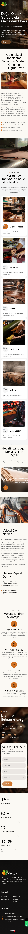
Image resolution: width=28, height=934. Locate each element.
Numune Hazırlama (14, 268)
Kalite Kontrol (16, 349)
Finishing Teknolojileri (15, 309)
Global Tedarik (16, 226)
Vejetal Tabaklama (15, 391)
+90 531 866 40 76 (8, 735)
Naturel (7, 479)
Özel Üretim (15, 430)
